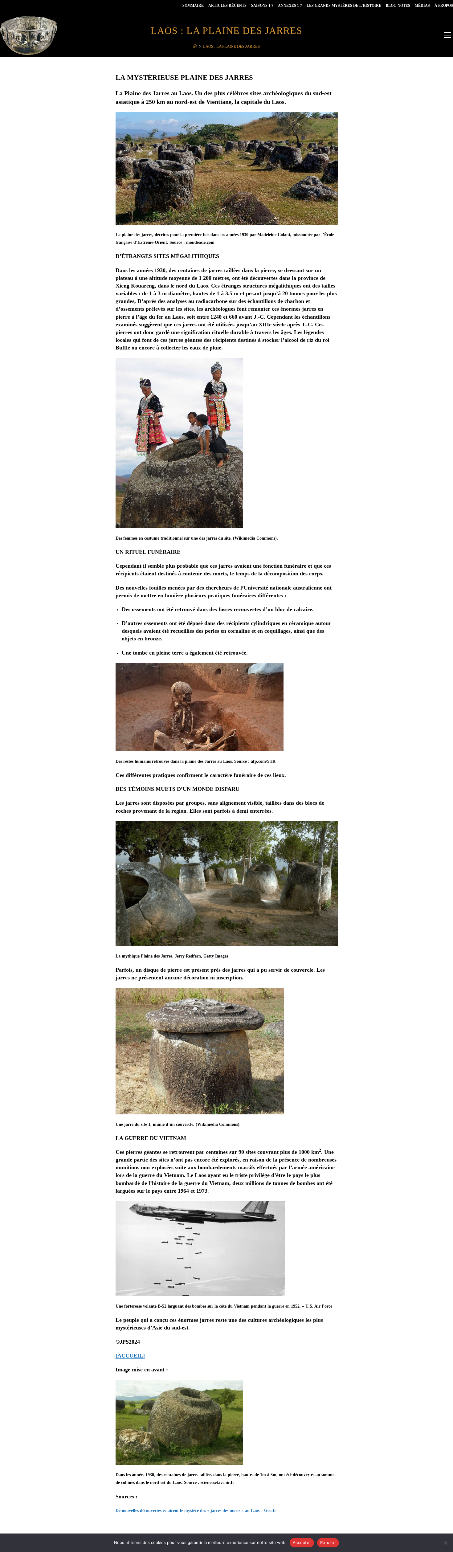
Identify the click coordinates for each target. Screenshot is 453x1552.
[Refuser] (445, 1543)
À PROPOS (444, 5)
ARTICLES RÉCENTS (227, 5)
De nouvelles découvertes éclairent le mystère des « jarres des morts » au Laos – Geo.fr (196, 1510)
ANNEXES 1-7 (290, 5)
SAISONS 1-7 (262, 5)
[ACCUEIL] (130, 1356)
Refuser (328, 1542)
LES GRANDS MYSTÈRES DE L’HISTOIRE (344, 5)
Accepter (302, 1542)
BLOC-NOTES (398, 5)
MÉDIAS (422, 5)
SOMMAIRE (193, 5)
